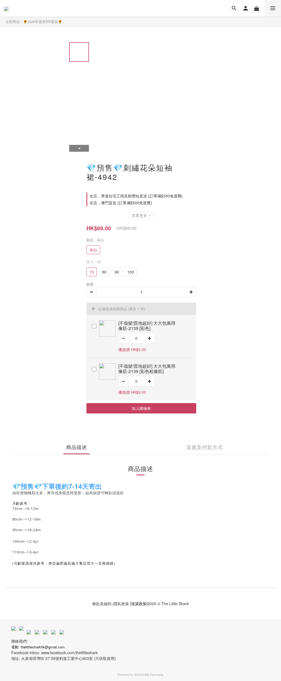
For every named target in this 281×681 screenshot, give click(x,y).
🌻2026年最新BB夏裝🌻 (42, 21)
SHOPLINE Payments (149, 674)
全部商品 (12, 21)
